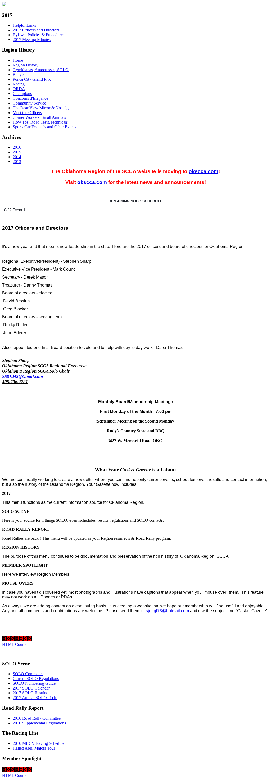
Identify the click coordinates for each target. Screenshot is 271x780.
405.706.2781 (15, 381)
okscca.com (203, 171)
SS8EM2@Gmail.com (22, 376)
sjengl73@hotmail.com (167, 611)
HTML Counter (15, 644)
